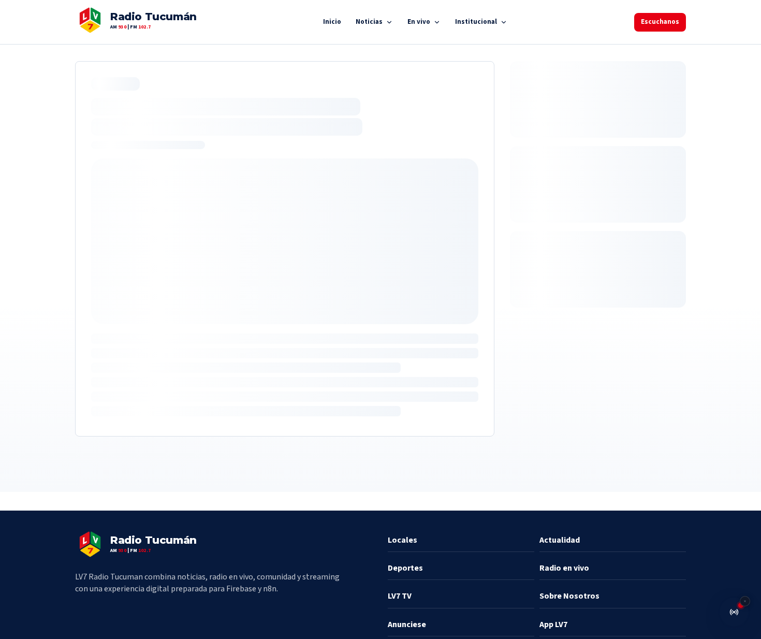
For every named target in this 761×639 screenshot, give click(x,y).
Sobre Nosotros (569, 596)
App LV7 (553, 624)
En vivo (418, 21)
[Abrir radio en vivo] (734, 612)
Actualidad (559, 540)
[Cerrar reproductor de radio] (745, 601)
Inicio (332, 21)
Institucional (476, 21)
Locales (402, 540)
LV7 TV (400, 596)
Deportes (405, 568)
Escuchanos (660, 21)
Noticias (369, 21)
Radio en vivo (564, 568)
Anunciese (407, 624)
